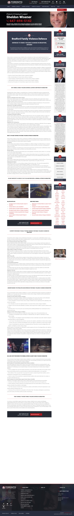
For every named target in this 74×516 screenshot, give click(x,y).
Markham (57, 207)
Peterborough (57, 215)
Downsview (63, 196)
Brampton (57, 193)
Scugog (57, 218)
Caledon (63, 195)
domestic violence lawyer (30, 49)
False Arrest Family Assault (40, 210)
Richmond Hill (57, 216)
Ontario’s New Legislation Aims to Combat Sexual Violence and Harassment (27, 497)
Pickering (63, 215)
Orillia (63, 211)
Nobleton (57, 210)
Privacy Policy (5, 513)
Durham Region (57, 199)
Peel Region (63, 213)
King (57, 204)
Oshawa (57, 213)
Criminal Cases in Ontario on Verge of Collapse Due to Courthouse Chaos (26, 492)
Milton (63, 207)
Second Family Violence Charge (41, 215)
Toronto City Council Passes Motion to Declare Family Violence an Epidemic (26, 502)
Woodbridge (57, 224)
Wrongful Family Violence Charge (18, 210)
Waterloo (57, 222)
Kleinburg (57, 205)
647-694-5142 (20, 21)
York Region (63, 224)
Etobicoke (63, 198)
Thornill (57, 219)
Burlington (57, 195)
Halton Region (57, 202)
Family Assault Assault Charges (41, 208)
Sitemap (27, 513)
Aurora (63, 190)
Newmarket (63, 208)
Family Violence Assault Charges (18, 208)
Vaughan (63, 221)
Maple (63, 205)
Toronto (63, 219)
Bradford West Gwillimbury (60, 258)
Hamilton (63, 202)
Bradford (63, 192)
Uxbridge (57, 221)
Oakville (57, 211)
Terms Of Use (14, 513)
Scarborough (63, 216)
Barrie (57, 192)
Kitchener (63, 204)
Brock (63, 193)
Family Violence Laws (16, 206)
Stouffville (63, 218)
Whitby (63, 222)
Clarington (57, 196)
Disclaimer (21, 513)
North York (63, 210)
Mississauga (57, 208)
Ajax (57, 190)
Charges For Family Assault (40, 206)
